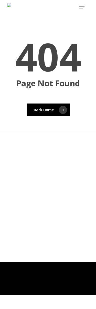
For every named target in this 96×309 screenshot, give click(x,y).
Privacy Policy (30, 305)
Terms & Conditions (30, 298)
